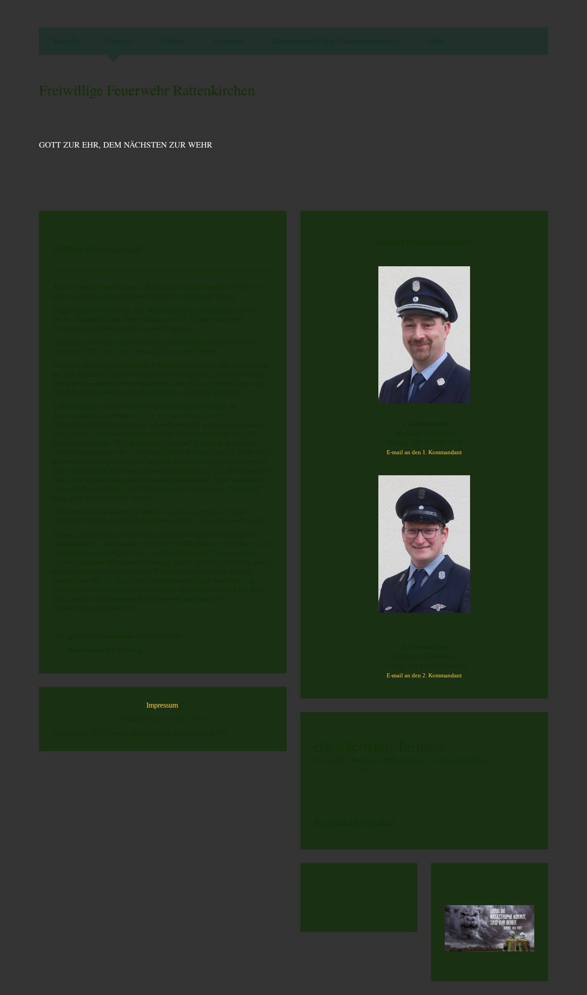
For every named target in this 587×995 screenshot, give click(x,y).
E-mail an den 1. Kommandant (424, 452)
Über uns (119, 41)
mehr (364, 769)
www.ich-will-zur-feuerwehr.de (489, 895)
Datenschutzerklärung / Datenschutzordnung (335, 41)
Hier (60, 635)
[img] (488, 131)
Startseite (66, 41)
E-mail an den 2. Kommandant (424, 675)
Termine (172, 41)
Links (435, 41)
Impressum (228, 41)
